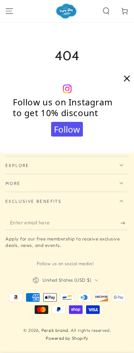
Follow (67, 129)
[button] (106, 11)
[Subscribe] (124, 223)
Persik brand (54, 330)
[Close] (127, 79)
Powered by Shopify (67, 338)
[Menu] (9, 11)
